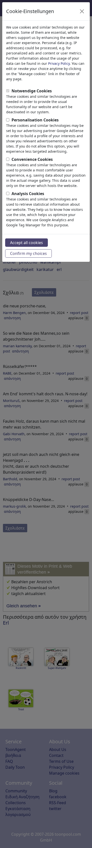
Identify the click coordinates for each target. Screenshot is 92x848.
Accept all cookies (26, 242)
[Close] (82, 11)
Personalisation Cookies (35, 120)
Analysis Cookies (28, 193)
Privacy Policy (59, 63)
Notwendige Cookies (32, 91)
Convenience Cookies (32, 159)
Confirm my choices (28, 253)
